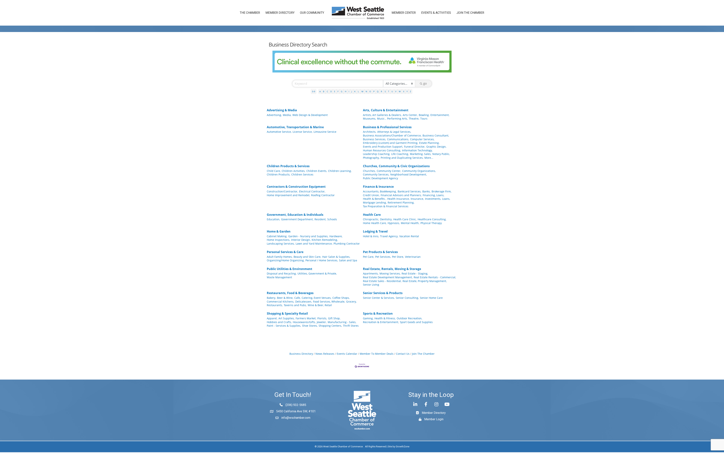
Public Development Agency (380, 178)
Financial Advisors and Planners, (401, 195)
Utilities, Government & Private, (317, 273)
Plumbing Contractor (347, 243)
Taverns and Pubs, (295, 305)
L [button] (358, 91)
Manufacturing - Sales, (342, 322)
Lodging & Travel (375, 231)
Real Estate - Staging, (415, 273)
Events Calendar (347, 353)
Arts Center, (410, 115)
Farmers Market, (306, 318)
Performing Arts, (397, 118)
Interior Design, (301, 240)
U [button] (392, 91)
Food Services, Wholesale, (329, 301)
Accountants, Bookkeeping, (380, 191)
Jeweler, (322, 322)
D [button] (331, 91)
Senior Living (371, 284)
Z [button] (410, 91)
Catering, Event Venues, (316, 298)
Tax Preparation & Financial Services (385, 206)
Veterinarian (413, 257)
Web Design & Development (310, 115)
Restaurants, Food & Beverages (290, 293)
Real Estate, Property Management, (425, 281)
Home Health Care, (375, 223)
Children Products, (278, 174)
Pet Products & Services (380, 252)
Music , (381, 118)
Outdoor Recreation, (409, 318)
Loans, (446, 199)
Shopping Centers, (330, 325)
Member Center (404, 12)
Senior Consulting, (407, 298)
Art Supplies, (286, 318)
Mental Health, (410, 223)
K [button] (355, 91)
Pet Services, (383, 257)
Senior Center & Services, (379, 298)
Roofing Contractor (323, 195)
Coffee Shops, (341, 298)
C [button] (327, 91)
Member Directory (280, 12)
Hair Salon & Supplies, (336, 257)
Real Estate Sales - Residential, (382, 281)
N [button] (366, 91)
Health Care (372, 215)
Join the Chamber (470, 12)
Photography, (371, 157)
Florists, (322, 318)
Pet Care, (368, 257)
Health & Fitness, (385, 318)
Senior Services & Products (383, 293)
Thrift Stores (351, 325)
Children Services (302, 174)
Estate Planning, (429, 143)
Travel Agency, (389, 236)
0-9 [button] (313, 91)
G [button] (341, 91)
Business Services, (374, 139)
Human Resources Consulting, (382, 150)
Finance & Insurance (378, 187)
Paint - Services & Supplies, (284, 325)
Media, (287, 115)
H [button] (345, 91)
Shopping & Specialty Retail (287, 313)
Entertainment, (439, 115)
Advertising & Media (282, 110)
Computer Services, (422, 139)
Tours (423, 118)
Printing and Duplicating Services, (402, 157)
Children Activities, (293, 171)
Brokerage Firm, (441, 191)
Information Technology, (417, 150)
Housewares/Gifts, (304, 322)
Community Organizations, (419, 171)
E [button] (334, 91)
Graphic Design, (436, 146)
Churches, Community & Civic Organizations (396, 166)
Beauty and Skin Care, (307, 257)
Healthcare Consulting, (432, 219)
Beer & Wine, (285, 298)
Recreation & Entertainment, (381, 322)
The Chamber (250, 12)
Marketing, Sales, (420, 154)
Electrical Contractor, (312, 191)
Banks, (426, 191)
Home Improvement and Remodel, (288, 195)
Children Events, (316, 171)
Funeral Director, (414, 146)
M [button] (362, 91)
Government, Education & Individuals (295, 215)
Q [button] (378, 91)
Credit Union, (371, 195)
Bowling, (424, 115)
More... (428, 157)
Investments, (433, 199)
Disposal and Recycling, (281, 273)
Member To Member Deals (376, 353)
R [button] (381, 91)
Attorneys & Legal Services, (394, 131)
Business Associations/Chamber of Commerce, (392, 135)
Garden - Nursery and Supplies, (308, 236)
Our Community (312, 12)
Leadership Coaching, (376, 154)
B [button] (323, 91)
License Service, (302, 131)
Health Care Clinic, (404, 219)
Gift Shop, (334, 318)
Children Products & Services (288, 166)
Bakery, (271, 298)
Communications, (398, 139)
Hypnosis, (394, 223)
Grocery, (351, 301)
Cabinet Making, (277, 236)
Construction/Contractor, (282, 191)
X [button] (403, 91)
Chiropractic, (371, 219)
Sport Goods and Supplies (416, 322)
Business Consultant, (436, 135)
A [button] (320, 91)
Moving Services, (390, 273)
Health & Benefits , (374, 199)
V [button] (396, 91)
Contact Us (403, 353)
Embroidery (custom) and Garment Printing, (390, 143)
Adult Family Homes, (279, 257)
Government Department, (297, 219)
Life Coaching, (400, 154)
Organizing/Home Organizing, (285, 260)
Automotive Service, (279, 131)
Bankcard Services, (409, 191)
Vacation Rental (409, 236)
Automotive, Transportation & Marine (295, 127)
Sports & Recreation (378, 313)
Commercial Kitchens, (280, 301)
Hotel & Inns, (371, 236)
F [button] (338, 91)
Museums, (369, 118)
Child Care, (274, 171)
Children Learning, (339, 171)
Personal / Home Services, (321, 260)
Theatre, (414, 118)
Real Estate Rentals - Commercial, (435, 277)
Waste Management (279, 277)
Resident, (320, 219)
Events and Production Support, (383, 146)
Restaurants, (275, 305)
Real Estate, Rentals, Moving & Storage (392, 269)
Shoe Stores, (310, 325)
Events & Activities (436, 12)
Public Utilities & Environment (289, 269)
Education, (273, 219)
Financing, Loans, (433, 195)
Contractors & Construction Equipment (296, 187)
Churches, (369, 171)
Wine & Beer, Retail (320, 305)
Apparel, (272, 318)
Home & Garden (279, 231)
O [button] (370, 91)
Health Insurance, (398, 199)
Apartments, (370, 273)
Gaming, (368, 318)
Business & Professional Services (387, 127)
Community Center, (389, 171)
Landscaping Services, (281, 243)
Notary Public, (441, 154)
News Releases (324, 353)
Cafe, (297, 298)
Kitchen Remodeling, (325, 240)
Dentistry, (386, 219)
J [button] (351, 91)
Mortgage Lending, (375, 202)
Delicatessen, (303, 301)
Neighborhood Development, (408, 174)
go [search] (425, 83)
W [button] (400, 91)
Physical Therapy (431, 223)
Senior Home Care (431, 298)
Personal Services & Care (285, 252)
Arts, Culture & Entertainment (385, 110)
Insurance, (417, 199)
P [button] (374, 91)
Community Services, (376, 174)
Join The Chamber (423, 353)
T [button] (388, 91)
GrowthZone (402, 446)
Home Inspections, (278, 240)
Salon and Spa (348, 260)
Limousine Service (325, 131)
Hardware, (335, 236)
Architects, (369, 131)
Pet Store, (398, 257)
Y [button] (407, 91)
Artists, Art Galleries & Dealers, (382, 115)
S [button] (385, 91)
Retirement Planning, (401, 202)
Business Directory (301, 353)
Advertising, (274, 115)
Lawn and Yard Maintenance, (314, 243)
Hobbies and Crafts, (279, 322)
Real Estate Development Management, (388, 277)
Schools (332, 219)
